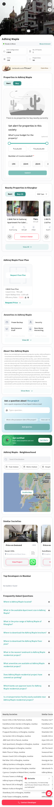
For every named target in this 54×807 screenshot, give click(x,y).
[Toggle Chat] (49, 793)
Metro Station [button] (31, 467)
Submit (28, 173)
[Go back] (4, 4)
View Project (17, 562)
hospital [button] (48, 467)
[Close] (49, 778)
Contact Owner (26, 236)
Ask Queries (27, 427)
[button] (19, 297)
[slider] (9, 143)
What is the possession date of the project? (21, 420)
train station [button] (13, 467)
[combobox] (29, 459)
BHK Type (40, 194)
